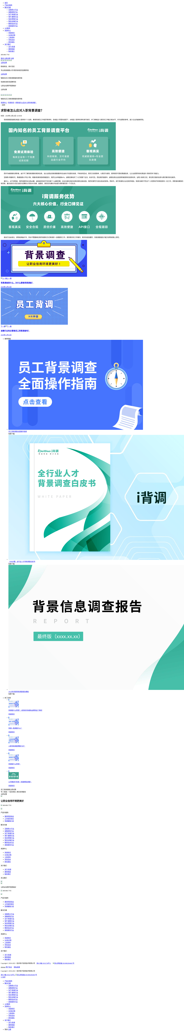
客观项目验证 (9, 816)
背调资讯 (11, 33)
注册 (12, 58)
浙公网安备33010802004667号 (64, 963)
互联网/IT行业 (13, 10)
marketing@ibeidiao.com (10, 809)
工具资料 (11, 37)
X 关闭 (3, 977)
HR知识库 (11, 35)
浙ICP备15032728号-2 (44, 963)
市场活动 (11, 40)
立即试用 (7, 58)
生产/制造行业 (13, 14)
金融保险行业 (13, 12)
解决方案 (8, 7)
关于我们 (8, 44)
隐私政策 (17, 967)
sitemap (3, 967)
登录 (2, 58)
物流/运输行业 (13, 21)
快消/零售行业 (13, 19)
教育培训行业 (13, 23)
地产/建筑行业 (13, 16)
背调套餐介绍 (9, 821)
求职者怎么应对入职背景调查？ (26, 102)
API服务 (7, 28)
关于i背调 (11, 46)
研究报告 (11, 42)
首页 (6, 3)
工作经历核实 (9, 819)
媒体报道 (11, 49)
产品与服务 (8, 5)
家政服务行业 (13, 26)
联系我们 (11, 51)
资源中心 (8, 30)
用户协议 (9, 967)
